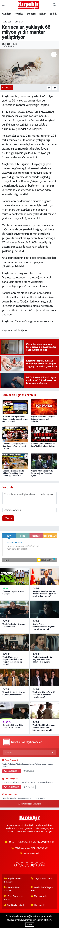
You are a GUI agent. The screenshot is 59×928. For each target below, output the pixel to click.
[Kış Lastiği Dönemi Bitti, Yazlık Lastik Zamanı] (14, 710)
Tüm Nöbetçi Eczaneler (31, 803)
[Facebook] (16, 864)
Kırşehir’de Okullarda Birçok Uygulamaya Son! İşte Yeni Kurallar (14, 446)
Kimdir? (37, 588)
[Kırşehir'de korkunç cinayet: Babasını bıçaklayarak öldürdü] (44, 406)
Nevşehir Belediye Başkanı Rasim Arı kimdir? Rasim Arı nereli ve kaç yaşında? (44, 593)
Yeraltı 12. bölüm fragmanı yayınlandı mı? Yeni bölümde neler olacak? (44, 727)
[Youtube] (32, 864)
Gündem (6, 13)
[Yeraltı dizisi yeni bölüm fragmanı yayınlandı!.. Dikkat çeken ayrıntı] (44, 642)
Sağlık (53, 13)
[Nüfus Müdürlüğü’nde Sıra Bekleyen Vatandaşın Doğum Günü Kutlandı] (15, 406)
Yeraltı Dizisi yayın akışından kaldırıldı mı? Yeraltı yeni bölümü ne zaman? (12, 660)
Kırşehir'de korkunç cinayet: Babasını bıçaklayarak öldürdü (43, 419)
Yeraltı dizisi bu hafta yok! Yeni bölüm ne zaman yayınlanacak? (44, 694)
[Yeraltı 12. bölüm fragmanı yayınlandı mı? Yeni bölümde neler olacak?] (44, 710)
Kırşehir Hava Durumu (44, 878)
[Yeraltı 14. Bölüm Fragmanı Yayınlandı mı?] (14, 609)
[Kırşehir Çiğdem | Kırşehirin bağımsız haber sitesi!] (28, 4)
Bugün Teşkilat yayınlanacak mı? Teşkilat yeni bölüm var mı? (44, 626)
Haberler (6, 21)
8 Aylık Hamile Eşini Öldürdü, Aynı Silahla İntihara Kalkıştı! (43, 444)
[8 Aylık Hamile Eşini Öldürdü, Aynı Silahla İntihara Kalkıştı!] (44, 433)
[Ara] (54, 5)
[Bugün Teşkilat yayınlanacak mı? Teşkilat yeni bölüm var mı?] (44, 609)
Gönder (8, 518)
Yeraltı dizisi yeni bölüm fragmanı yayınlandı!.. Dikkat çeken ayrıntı (43, 659)
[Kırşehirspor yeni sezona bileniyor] (14, 576)
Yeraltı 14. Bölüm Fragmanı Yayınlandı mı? (13, 625)
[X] (21, 864)
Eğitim (42, 13)
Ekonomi (31, 13)
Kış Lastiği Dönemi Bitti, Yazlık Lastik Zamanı (12, 726)
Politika (19, 13)
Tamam (29, 925)
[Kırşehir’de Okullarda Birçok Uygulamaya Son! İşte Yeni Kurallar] (15, 433)
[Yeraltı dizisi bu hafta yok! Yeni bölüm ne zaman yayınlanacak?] (44, 677)
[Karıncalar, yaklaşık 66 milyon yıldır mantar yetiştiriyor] (29, 66)
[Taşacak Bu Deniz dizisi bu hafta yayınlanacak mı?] (14, 677)
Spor (5, 588)
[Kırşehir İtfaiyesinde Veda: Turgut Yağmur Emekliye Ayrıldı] (44, 461)
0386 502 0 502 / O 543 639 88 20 (31, 848)
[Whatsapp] (37, 864)
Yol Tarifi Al (29, 771)
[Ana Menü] (3, 4)
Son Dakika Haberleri (16, 905)
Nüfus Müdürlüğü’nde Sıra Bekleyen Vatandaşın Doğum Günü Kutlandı (14, 419)
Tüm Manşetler (41, 896)
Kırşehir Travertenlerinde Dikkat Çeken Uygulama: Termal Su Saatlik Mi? (13, 473)
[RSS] (42, 864)
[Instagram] (27, 864)
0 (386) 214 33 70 (12, 787)
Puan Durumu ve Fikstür (13, 898)
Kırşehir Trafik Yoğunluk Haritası (43, 889)
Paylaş (8, 87)
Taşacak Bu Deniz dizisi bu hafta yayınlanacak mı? (13, 693)
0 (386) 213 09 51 (12, 771)
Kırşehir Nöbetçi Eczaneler (13, 880)
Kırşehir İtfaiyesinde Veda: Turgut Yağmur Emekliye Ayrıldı (42, 473)
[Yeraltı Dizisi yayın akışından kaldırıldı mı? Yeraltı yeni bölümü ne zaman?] (14, 642)
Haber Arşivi (39, 905)
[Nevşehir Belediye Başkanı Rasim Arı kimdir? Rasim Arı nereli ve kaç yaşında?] (44, 576)
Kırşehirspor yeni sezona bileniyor (13, 592)
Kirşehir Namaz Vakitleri (13, 889)
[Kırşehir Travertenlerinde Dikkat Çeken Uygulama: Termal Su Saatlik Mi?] (15, 461)
